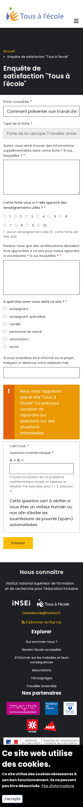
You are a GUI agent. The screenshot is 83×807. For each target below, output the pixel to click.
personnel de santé (26, 331)
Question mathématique (30, 452)
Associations (41, 670)
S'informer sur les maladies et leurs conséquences (42, 659)
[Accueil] (34, 13)
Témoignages (41, 678)
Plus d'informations (57, 785)
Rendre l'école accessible (41, 649)
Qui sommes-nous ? (42, 642)
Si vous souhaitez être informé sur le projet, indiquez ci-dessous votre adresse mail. (39, 360)
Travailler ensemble (41, 686)
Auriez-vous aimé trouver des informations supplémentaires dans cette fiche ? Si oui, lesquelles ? (38, 150)
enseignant (19, 309)
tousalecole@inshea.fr (41, 612)
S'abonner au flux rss (43, 622)
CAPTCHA (18, 446)
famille (15, 324)
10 (44, 225)
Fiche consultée (16, 101)
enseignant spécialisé (28, 316)
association (19, 339)
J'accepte (12, 799)
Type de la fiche (16, 123)
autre (14, 346)
